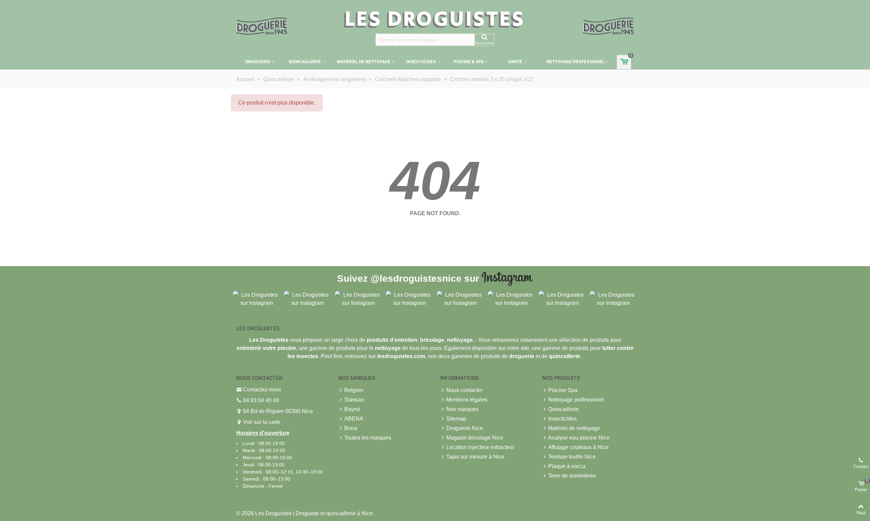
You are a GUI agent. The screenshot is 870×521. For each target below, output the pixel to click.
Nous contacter (464, 390)
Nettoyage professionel (575, 61)
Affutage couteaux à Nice (578, 447)
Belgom (353, 390)
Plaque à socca (567, 466)
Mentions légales (466, 400)
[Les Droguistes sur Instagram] (256, 298)
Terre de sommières (572, 476)
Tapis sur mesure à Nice (475, 457)
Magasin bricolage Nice (474, 438)
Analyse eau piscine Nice (579, 438)
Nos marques (462, 409)
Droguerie (257, 61)
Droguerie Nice (464, 428)
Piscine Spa (562, 390)
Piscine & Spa (469, 61)
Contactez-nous (262, 389)
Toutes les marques (367, 438)
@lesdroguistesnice (416, 278)
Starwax (354, 400)
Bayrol (352, 409)
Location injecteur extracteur (480, 447)
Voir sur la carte (261, 422)
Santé (515, 61)
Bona (350, 428)
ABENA (353, 419)
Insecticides (421, 61)
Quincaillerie (305, 61)
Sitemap (456, 419)
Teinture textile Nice (572, 457)
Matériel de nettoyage (363, 61)
